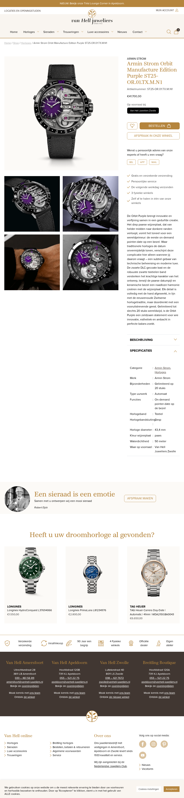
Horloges (29, 32)
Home (14, 32)
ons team (34, 693)
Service (57, 755)
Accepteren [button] (171, 789)
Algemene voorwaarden (67, 751)
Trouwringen (71, 32)
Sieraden (48, 32)
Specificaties (141, 350)
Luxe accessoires (98, 32)
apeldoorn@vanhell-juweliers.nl (70, 682)
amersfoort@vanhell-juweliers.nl (24, 682)
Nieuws (122, 32)
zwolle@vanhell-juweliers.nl (114, 682)
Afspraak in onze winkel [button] (153, 136)
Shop (16, 43)
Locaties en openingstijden (22, 11)
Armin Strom (162, 368)
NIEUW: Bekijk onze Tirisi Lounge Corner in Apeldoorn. (92, 3)
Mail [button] (154, 162)
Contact (137, 32)
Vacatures (147, 769)
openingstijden (30, 686)
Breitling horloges (63, 743)
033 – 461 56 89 (24, 678)
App (142, 162)
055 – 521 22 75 (69, 678)
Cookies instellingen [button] (149, 789)
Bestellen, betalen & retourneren (71, 747)
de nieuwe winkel (119, 697)
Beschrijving (141, 339)
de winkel (29, 697)
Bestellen (157, 126)
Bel (131, 162)
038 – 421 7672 (114, 678)
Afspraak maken (140, 498)
